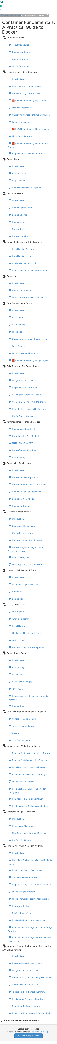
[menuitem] (2, 7)
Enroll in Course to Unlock (28, 1035)
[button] (2, 2)
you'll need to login (41, 1031)
